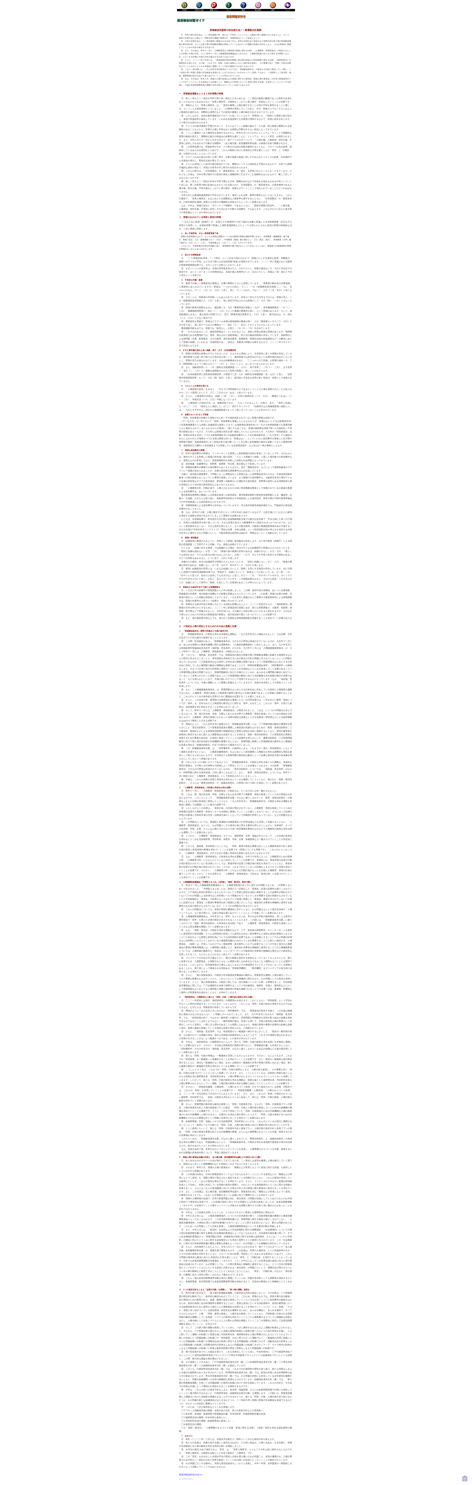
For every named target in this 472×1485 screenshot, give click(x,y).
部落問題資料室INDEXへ (191, 1474)
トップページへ (186, 1479)
